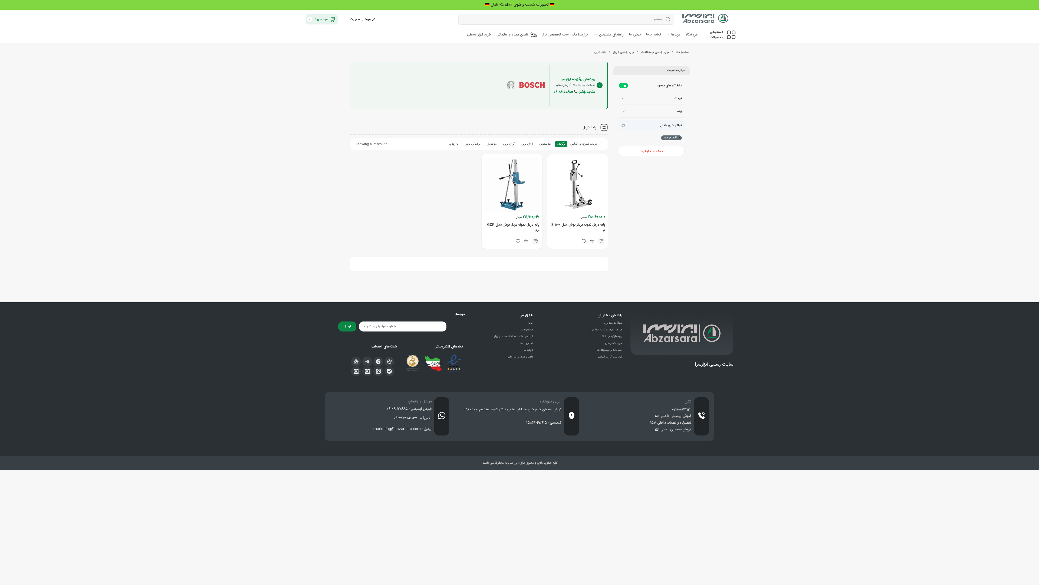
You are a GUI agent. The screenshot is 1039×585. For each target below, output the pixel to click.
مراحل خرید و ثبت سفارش (606, 329)
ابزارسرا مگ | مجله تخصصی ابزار (513, 336)
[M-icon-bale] (389, 371)
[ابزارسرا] (705, 19)
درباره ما (528, 350)
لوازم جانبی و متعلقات (655, 52)
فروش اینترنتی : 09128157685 (409, 409)
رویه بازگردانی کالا (612, 336)
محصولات (682, 52)
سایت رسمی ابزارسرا (714, 364)
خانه (530, 323)
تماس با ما (526, 343)
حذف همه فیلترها (651, 151)
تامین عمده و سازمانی (520, 357)
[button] (601, 241)
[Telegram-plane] (367, 361)
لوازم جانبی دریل (623, 52)
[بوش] (525, 85)
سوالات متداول (613, 323)
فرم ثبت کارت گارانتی (609, 357)
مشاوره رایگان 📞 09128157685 (574, 92)
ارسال (347, 326)
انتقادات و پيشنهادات (609, 350)
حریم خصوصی (613, 343)
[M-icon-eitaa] (378, 371)
